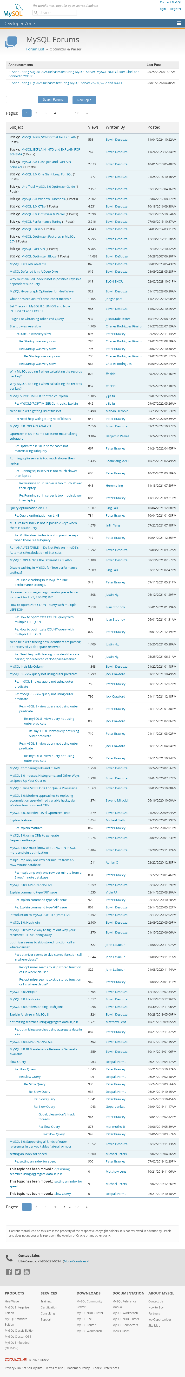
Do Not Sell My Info (29, 1368)
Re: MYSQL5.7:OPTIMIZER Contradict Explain (46, 403)
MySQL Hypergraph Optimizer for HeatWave (41, 291)
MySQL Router (86, 1325)
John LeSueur (115, 945)
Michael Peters (116, 1154)
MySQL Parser (31, 229)
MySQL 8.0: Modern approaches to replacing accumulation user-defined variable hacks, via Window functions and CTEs (42, 800)
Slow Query (18, 1062)
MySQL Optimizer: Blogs (38, 256)
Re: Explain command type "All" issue (40, 900)
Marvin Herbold (117, 411)
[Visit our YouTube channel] (26, 1274)
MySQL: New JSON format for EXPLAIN (48, 137)
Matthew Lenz (116, 1022)
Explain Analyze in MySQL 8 (29, 1014)
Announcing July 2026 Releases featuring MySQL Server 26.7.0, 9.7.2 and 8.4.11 (67, 83)
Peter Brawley (116, 334)
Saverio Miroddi (117, 800)
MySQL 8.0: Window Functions (43, 199)
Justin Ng (112, 595)
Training (46, 1301)
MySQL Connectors (125, 1325)
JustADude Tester (118, 319)
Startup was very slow (25, 326)
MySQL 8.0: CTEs (33, 206)
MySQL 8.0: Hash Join (25, 922)
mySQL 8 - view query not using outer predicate (44, 674)
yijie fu (110, 396)
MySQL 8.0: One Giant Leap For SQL (46, 174)
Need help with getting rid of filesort (35, 411)
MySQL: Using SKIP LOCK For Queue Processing (43, 788)
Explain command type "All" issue (33, 892)
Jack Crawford (115, 674)
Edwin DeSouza (117, 256)
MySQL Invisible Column (27, 666)
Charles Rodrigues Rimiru (124, 326)
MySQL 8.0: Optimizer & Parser (43, 214)
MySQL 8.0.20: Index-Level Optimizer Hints (40, 813)
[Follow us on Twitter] (17, 1274)
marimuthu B (115, 1127)
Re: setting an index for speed (35, 1161)
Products (14, 1293)
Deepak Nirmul (116, 1062)
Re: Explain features (28, 828)
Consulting (48, 1313)
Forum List (35, 49)
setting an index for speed (28, 1154)
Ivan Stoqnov (115, 607)
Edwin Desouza (116, 140)
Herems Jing (114, 486)
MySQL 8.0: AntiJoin (23, 992)
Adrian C (112, 862)
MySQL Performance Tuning (41, 222)
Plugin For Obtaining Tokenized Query (37, 319)
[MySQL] (14, 10)
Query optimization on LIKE (29, 508)
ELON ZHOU (114, 281)
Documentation (128, 1293)
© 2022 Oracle (39, 1360)
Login (162, 9)
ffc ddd (111, 374)
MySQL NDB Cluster (90, 1313)
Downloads (88, 1293)
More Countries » (76, 1261)
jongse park (114, 299)
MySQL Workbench (89, 1331)
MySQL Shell (85, 1319)
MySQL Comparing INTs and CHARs (35, 768)
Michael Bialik (115, 820)
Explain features (21, 820)
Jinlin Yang (113, 525)
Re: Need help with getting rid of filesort (42, 419)
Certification (49, 1307)
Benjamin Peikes (117, 436)
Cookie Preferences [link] (106, 1368)
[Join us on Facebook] (9, 1274)
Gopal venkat (115, 1107)
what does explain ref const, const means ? (40, 299)
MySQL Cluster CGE (18, 1336)
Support (46, 1319)
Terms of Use (54, 1368)
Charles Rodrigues (119, 364)
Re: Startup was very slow (32, 334)
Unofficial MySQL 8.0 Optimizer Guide (48, 187)
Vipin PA (111, 892)
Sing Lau (112, 508)
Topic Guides (121, 1331)
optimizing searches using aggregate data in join (44, 1022)
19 (77, 113)
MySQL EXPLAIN (33, 249)
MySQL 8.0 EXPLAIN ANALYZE (31, 426)
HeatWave (12, 1301)
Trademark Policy (78, 1368)
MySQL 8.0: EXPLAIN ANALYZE (31, 885)
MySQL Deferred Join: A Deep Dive (34, 272)
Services (49, 1293)
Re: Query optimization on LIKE (36, 515)
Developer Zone (19, 23)
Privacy (9, 1368)
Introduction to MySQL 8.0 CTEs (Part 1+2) (40, 915)
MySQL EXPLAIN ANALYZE (28, 264)
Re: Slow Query (25, 1069)
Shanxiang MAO (117, 461)
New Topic (84, 100)
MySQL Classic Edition (19, 1330)
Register (175, 9)
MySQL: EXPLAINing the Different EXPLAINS (41, 560)
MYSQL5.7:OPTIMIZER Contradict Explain (39, 396)
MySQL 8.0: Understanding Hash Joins (36, 1007)
